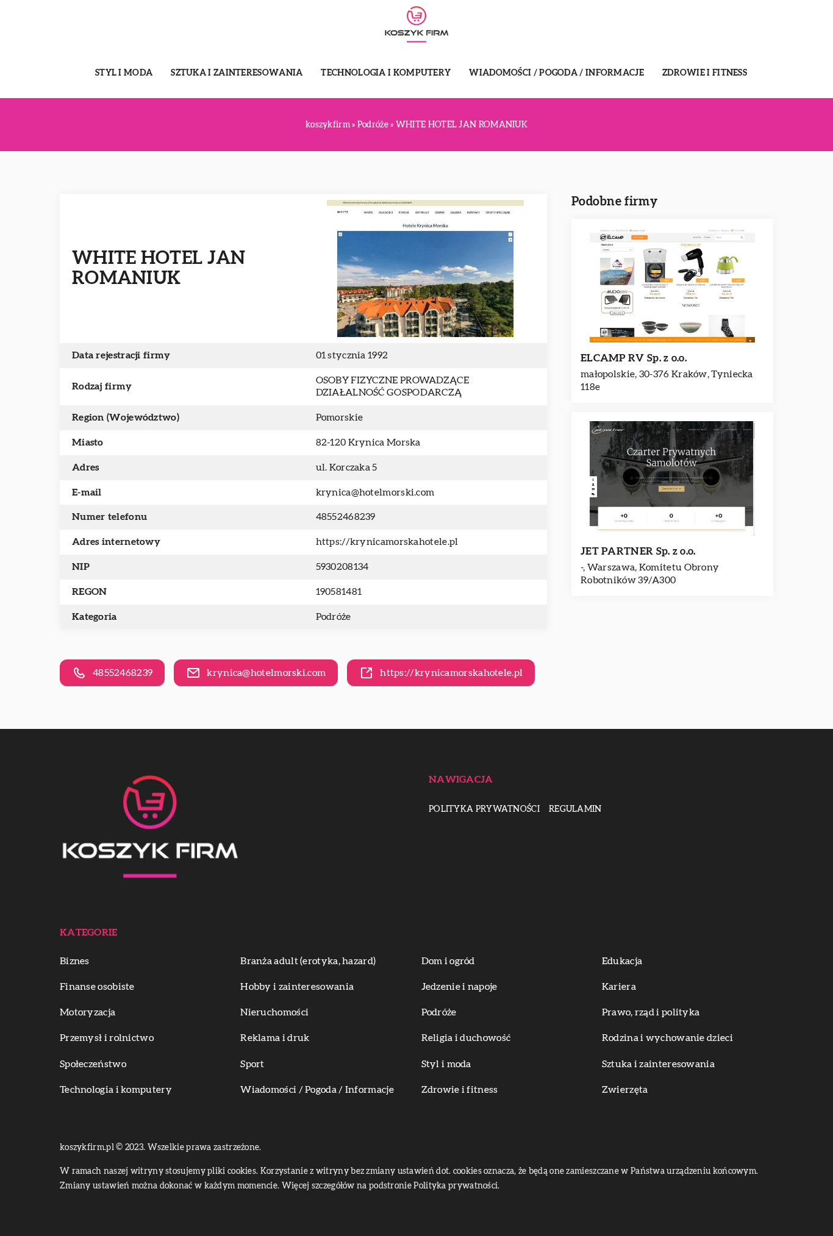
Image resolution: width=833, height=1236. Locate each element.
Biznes (75, 961)
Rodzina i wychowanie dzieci (667, 1038)
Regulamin (575, 809)
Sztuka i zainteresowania (236, 73)
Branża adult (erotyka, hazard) (308, 961)
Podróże (333, 617)
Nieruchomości (274, 1012)
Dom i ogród (448, 961)
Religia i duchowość (466, 1038)
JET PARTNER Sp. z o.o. (638, 551)
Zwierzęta (625, 1090)
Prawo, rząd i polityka (651, 1012)
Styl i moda (123, 73)
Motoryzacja (87, 1012)
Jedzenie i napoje (459, 987)
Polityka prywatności (484, 809)
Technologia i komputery (386, 73)
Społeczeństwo (93, 1064)
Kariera (619, 987)
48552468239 (346, 517)
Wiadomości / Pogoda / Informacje (556, 73)
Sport (252, 1064)
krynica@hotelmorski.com (375, 492)
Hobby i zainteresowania (297, 987)
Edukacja (622, 961)
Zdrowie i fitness (704, 73)
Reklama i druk (274, 1038)
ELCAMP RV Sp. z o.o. (634, 358)
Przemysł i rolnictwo (107, 1038)
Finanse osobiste (97, 987)
